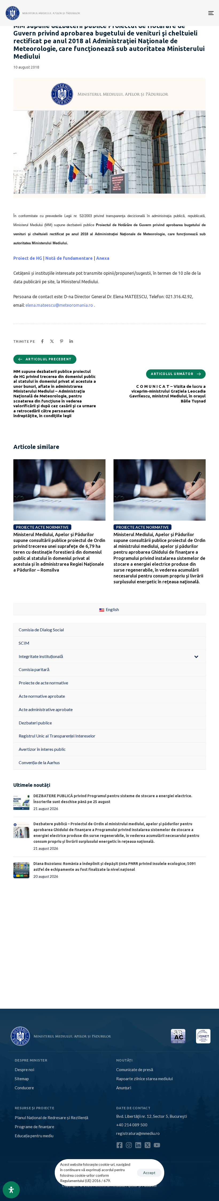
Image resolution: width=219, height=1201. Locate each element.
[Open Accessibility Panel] (11, 1189)
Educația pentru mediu (34, 1135)
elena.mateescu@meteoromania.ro (59, 305)
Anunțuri (123, 1087)
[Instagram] (129, 1145)
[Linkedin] (138, 1145)
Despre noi (24, 1069)
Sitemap (22, 1078)
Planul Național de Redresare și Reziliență (51, 1117)
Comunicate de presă (134, 1069)
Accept (149, 1172)
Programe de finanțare (34, 1126)
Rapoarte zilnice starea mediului (144, 1078)
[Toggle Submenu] (196, 656)
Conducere (24, 1087)
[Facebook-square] (119, 1145)
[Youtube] (157, 1145)
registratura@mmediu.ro (138, 1133)
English (112, 609)
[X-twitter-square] (147, 1145)
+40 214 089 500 (131, 1124)
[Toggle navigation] (179, 13)
